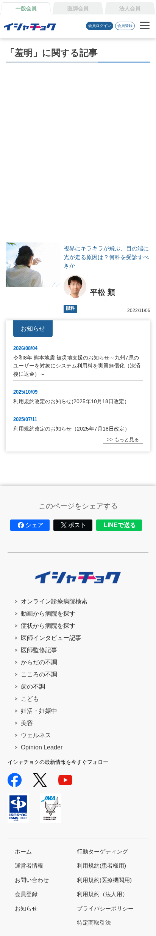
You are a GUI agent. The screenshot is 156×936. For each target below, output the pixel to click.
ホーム (23, 851)
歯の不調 (33, 686)
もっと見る (126, 439)
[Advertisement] (78, 150)
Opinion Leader (41, 747)
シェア (34, 525)
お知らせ (26, 908)
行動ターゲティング (102, 851)
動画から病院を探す (48, 613)
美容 (27, 723)
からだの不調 (39, 662)
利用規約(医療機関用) (104, 880)
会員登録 (125, 26)
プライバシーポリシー (105, 908)
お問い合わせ (32, 880)
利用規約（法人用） (102, 894)
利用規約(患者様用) (101, 865)
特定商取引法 (94, 922)
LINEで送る (120, 525)
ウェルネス (36, 735)
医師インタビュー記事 (51, 638)
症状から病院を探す (48, 625)
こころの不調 (39, 674)
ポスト (77, 525)
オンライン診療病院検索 (54, 601)
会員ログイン (99, 26)
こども (30, 698)
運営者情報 (29, 865)
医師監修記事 (39, 650)
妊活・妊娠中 (39, 711)
